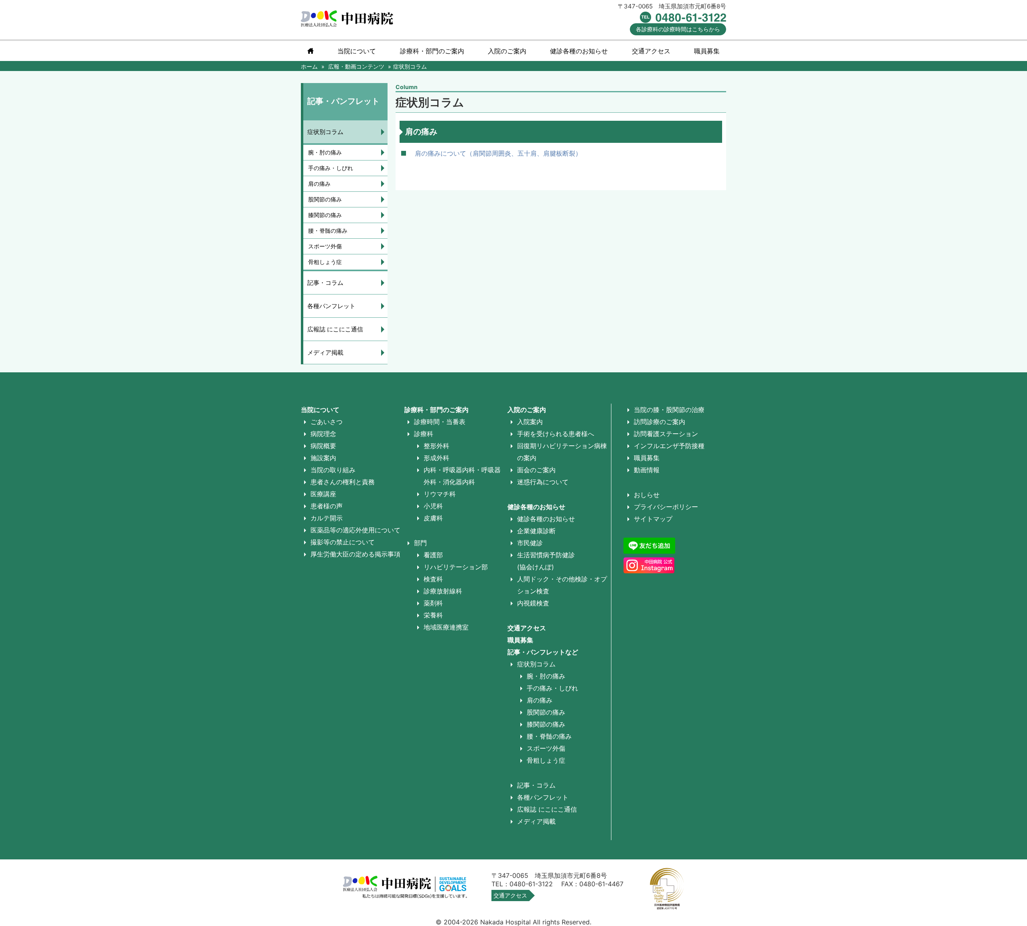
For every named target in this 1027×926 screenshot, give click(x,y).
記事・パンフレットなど (542, 652)
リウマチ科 (440, 494)
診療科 (423, 434)
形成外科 (436, 458)
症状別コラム (325, 132)
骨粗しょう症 (325, 261)
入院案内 (530, 422)
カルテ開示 (327, 518)
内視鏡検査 (533, 603)
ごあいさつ (327, 422)
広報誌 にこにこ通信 (335, 329)
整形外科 (436, 446)
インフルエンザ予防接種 (669, 446)
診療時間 (678, 29)
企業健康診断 (536, 531)
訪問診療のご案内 (659, 422)
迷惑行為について (542, 482)
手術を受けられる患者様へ (555, 434)
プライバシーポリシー (666, 507)
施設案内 (323, 458)
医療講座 (323, 494)
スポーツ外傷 (325, 246)
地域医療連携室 (446, 627)
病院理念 (323, 434)
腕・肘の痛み (325, 152)
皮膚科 (433, 518)
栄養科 (433, 615)
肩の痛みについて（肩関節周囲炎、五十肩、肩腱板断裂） (498, 153)
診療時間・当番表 (439, 422)
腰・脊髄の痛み (327, 230)
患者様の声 (327, 506)
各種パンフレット (331, 306)
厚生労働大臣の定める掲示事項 (355, 554)
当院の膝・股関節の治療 (669, 410)
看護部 (433, 555)
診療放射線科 (443, 591)
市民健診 (530, 543)
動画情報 (647, 470)
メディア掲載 (325, 352)
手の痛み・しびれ (330, 167)
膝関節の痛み (325, 214)
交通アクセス (651, 51)
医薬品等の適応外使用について (355, 530)
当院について (356, 51)
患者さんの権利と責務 (343, 482)
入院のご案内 (526, 410)
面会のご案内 (536, 470)
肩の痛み (319, 183)
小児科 (433, 506)
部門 (420, 543)
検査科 (433, 579)
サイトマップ (653, 519)
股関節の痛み (325, 199)
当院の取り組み (333, 470)
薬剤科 (433, 603)
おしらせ (647, 495)
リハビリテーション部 (456, 567)
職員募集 (707, 51)
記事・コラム (325, 282)
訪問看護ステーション (666, 434)
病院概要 (323, 446)
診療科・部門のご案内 (432, 51)
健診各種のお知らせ (536, 507)
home (310, 51)
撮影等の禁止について (343, 542)
